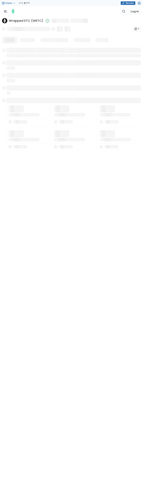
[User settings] (139, 3)
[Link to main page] (13, 11)
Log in (135, 11)
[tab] (9, 40)
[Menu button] (5, 11)
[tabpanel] (71, 99)
